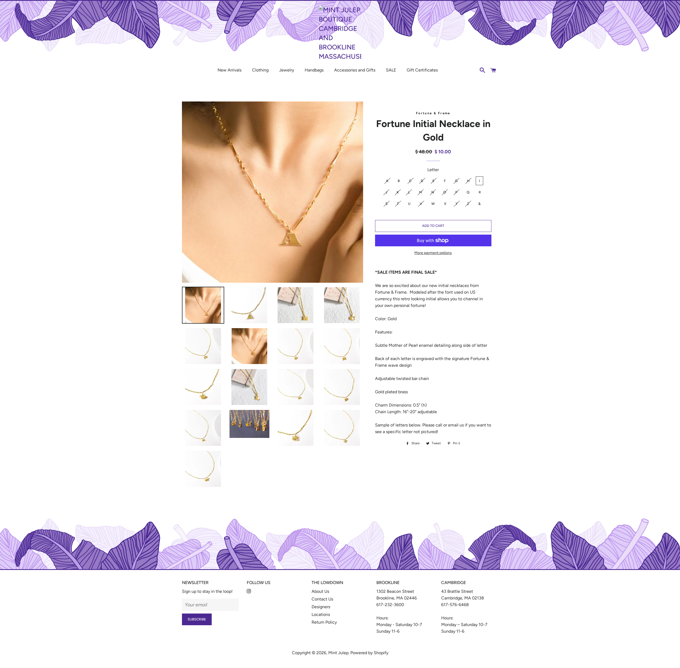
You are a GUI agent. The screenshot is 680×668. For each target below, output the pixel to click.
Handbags (314, 70)
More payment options (433, 253)
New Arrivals (229, 70)
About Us (320, 591)
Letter (433, 169)
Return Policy (324, 622)
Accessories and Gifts (354, 70)
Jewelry (286, 70)
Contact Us (322, 599)
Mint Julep (338, 652)
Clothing (260, 70)
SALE (391, 70)
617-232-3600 (390, 604)
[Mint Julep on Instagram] (249, 591)
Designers (321, 606)
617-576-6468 (455, 604)
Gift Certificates (422, 70)
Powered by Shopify (369, 652)
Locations (321, 614)
